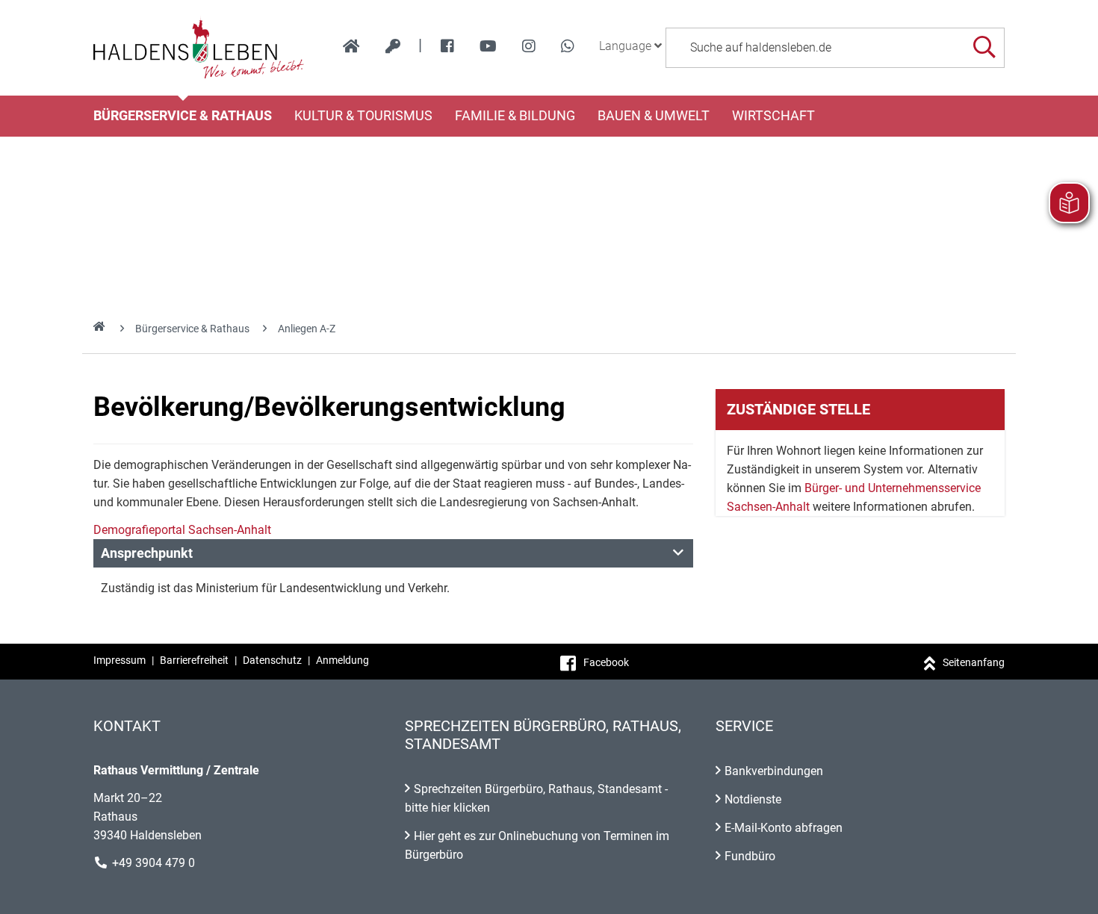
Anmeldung (342, 660)
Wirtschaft (773, 115)
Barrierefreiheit (194, 660)
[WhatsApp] (568, 46)
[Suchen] (984, 47)
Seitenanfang (974, 662)
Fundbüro (750, 856)
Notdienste (753, 799)
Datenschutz (272, 660)
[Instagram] (529, 46)
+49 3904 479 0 (153, 863)
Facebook (606, 662)
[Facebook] (447, 46)
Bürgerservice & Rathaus (182, 115)
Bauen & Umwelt (654, 115)
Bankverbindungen (774, 771)
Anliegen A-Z (306, 329)
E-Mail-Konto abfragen (784, 828)
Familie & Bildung (515, 115)
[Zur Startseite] (199, 48)
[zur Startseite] (351, 46)
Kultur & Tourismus (363, 115)
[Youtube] (488, 46)
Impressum (119, 660)
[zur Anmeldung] (393, 46)
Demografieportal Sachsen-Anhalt (182, 530)
